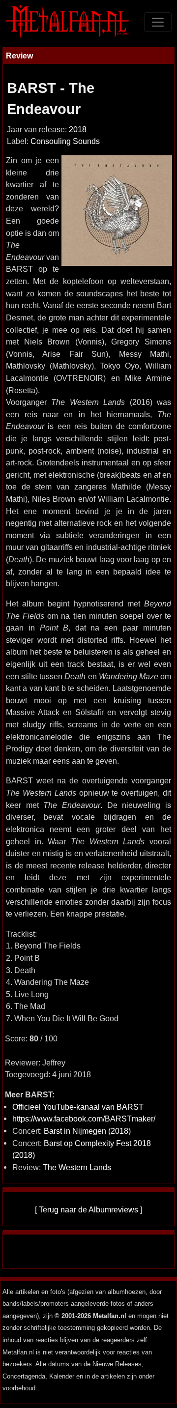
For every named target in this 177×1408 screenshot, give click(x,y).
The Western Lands (77, 1167)
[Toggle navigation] (158, 22)
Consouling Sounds (65, 141)
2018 (78, 129)
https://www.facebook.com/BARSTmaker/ (83, 1118)
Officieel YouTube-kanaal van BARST (78, 1106)
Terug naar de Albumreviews (88, 1209)
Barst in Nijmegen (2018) (87, 1130)
